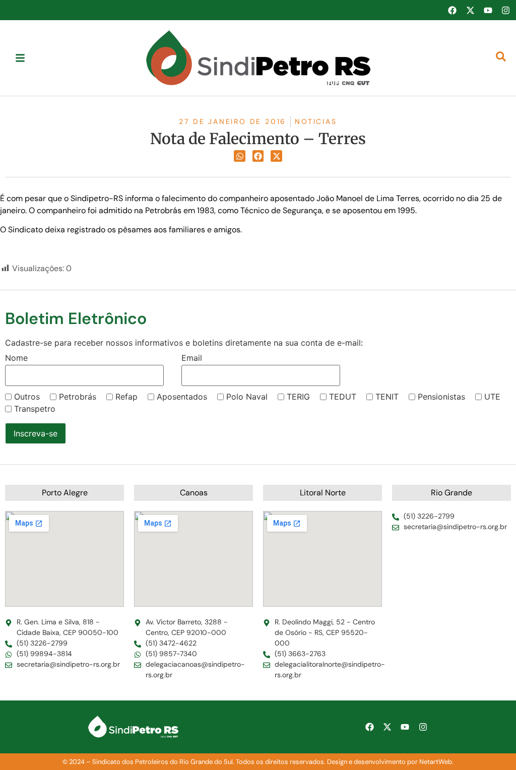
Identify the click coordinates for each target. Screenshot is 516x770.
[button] (239, 156)
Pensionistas (441, 397)
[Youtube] (488, 10)
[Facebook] (452, 10)
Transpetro (34, 409)
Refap (126, 397)
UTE (492, 397)
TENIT (387, 397)
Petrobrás (77, 397)
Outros (27, 397)
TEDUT (342, 397)
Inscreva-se (35, 433)
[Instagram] (506, 10)
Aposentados (182, 397)
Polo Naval (247, 397)
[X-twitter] (470, 10)
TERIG (298, 397)
